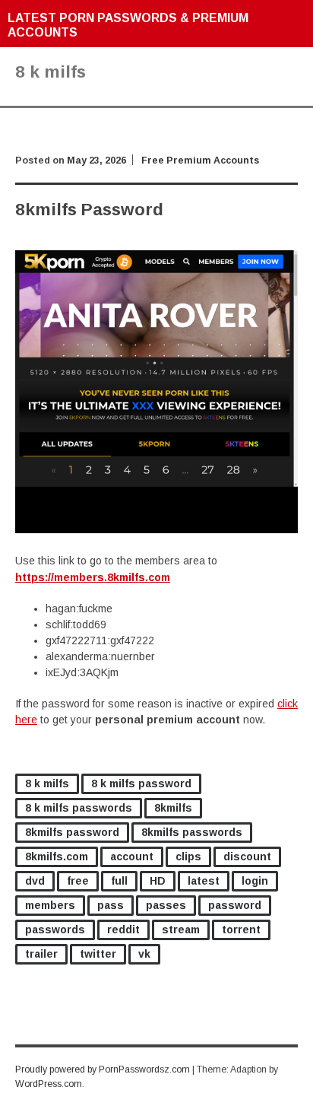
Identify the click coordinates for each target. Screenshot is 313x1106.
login (255, 881)
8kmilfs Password (89, 209)
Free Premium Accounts (200, 160)
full (119, 881)
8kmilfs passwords (191, 832)
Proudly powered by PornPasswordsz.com (102, 1069)
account (131, 856)
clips (188, 856)
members (50, 905)
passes (166, 905)
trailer (41, 954)
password (234, 905)
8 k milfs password (141, 783)
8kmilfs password (72, 832)
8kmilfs (173, 808)
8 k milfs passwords (78, 808)
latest (204, 881)
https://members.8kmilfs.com (92, 577)
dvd (35, 881)
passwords (55, 929)
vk (144, 954)
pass (110, 905)
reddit (123, 929)
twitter (98, 954)
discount (247, 856)
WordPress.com (48, 1084)
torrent (241, 929)
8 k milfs (47, 783)
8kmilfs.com (56, 856)
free (78, 881)
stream (181, 929)
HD (158, 881)
